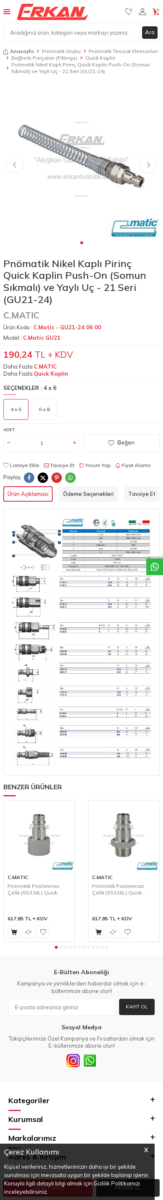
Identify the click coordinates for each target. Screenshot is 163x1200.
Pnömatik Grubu (61, 51)
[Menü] (6, 11)
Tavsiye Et (61, 465)
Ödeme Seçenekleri (88, 493)
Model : (32, 337)
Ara (150, 32)
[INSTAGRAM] (73, 1060)
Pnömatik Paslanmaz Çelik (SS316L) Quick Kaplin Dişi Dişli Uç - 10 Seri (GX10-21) (35, 889)
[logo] (52, 11)
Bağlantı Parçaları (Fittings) (44, 58)
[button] (81, 242)
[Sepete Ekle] (14, 932)
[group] (81, 160)
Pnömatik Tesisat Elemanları (123, 51)
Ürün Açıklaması (28, 493)
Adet (9, 429)
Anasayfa (22, 51)
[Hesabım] (142, 11)
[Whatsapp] (90, 1060)
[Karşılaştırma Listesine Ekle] (28, 932)
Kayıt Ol (137, 1006)
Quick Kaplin (100, 58)
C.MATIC (21, 315)
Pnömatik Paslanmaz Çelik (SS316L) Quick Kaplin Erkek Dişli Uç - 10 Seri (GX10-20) (121, 889)
